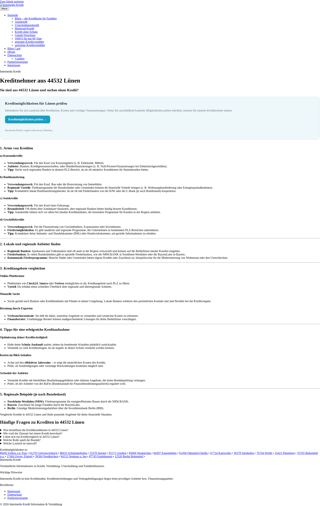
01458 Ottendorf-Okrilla (193, 453)
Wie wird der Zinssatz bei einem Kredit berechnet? (32, 433)
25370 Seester (98, 453)
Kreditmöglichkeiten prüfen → (27, 119)
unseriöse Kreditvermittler (30, 45)
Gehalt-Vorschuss (25, 35)
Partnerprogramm (17, 61)
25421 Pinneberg (285, 453)
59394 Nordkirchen (47, 456)
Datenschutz (14, 55)
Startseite (12, 15)
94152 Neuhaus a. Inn (74, 456)
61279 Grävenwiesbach (43, 453)
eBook (11, 51)
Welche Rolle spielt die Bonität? (22, 440)
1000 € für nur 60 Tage (28, 38)
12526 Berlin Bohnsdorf (129, 456)
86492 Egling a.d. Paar (14, 453)
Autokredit (21, 21)
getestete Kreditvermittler (29, 41)
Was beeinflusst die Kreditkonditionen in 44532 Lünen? (35, 430)
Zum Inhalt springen (12, 1)
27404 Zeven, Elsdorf (20, 456)
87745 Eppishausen (101, 456)
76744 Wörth (264, 453)
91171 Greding (118, 453)
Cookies (19, 58)
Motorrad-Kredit (24, 28)
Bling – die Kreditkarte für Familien (36, 18)
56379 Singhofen (244, 453)
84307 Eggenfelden (165, 453)
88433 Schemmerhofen (74, 453)
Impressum (13, 65)
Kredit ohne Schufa (26, 31)
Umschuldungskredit (27, 25)
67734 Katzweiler (221, 453)
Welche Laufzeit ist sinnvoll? (20, 443)
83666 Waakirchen (140, 453)
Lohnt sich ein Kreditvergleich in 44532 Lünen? (31, 436)
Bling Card (13, 48)
